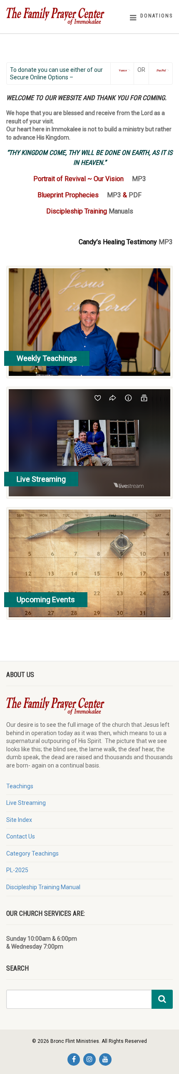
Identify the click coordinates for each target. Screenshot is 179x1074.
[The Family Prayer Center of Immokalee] (59, 15)
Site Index (19, 820)
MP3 (139, 179)
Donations (156, 16)
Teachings (19, 786)
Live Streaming (26, 802)
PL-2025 (17, 870)
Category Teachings (32, 853)
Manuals (121, 211)
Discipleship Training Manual (43, 887)
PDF (135, 195)
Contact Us (20, 836)
